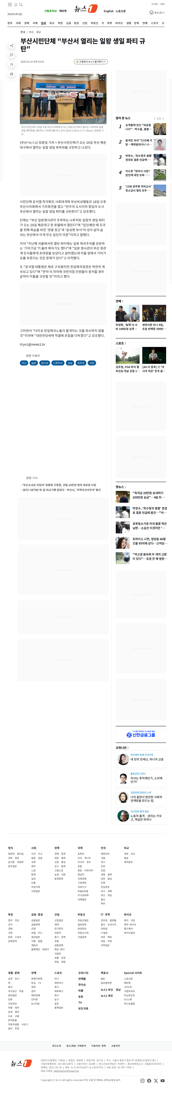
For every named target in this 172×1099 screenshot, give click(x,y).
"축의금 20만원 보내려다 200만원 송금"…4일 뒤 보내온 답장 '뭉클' (149, 497)
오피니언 (121, 747)
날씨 (33, 878)
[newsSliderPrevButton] (154, 119)
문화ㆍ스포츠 (14, 937)
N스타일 (35, 1003)
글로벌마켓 (106, 983)
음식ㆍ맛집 (13, 1028)
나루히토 (58, 362)
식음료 (57, 953)
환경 (33, 874)
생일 (70, 362)
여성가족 (35, 887)
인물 (33, 882)
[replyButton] (11, 55)
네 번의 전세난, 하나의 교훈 (147, 759)
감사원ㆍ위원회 (16, 862)
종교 (10, 987)
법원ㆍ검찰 (36, 858)
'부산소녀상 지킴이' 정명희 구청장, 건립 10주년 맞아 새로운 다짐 (59, 485)
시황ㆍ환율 (36, 941)
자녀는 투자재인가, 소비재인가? (146, 780)
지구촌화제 (83, 895)
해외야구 (58, 983)
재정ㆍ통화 (60, 858)
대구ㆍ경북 (106, 891)
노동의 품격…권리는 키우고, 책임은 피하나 (146, 818)
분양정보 (82, 928)
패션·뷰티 (59, 949)
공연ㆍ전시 (13, 978)
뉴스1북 (128, 999)
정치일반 (12, 866)
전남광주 (105, 887)
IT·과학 (105, 914)
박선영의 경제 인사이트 (142, 754)
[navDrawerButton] (9, 4)
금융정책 (35, 924)
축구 (56, 987)
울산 (103, 899)
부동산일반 (83, 920)
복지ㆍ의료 (129, 920)
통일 (126, 858)
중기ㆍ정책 (60, 937)
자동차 (57, 932)
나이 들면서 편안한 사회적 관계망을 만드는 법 (146, 799)
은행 (33, 928)
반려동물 (12, 1020)
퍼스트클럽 (129, 1003)
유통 (56, 941)
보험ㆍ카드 (36, 932)
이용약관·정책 (98, 1045)
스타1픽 (128, 987)
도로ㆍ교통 (13, 1016)
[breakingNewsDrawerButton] (15, 4)
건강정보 (12, 1003)
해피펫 (63, 11)
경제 (56, 848)
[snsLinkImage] (142, 1080)
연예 (118, 301)
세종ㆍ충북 (106, 874)
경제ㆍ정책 (60, 853)
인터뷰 (34, 999)
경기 (103, 862)
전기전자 (58, 928)
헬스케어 (128, 928)
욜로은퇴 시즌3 (138, 773)
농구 (56, 999)
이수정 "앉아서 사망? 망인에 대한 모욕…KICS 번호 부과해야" (137, 175)
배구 (56, 995)
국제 (80, 848)
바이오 (128, 914)
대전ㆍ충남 (106, 878)
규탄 (92, 362)
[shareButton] (11, 45)
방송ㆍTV (36, 983)
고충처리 (115, 1045)
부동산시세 (83, 932)
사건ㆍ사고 (36, 853)
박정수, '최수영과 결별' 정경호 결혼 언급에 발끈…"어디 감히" (138, 160)
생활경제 (58, 945)
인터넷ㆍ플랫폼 (108, 920)
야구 (56, 978)
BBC (103, 978)
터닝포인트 (129, 995)
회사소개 (56, 1045)
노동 (33, 870)
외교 (126, 848)
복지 (33, 866)
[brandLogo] (86, 8)
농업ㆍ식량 (60, 874)
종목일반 (58, 1007)
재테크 (34, 945)
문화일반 (12, 995)
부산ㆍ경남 (106, 895)
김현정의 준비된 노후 (141, 792)
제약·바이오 (130, 924)
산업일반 (58, 920)
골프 (56, 1003)
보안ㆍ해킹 (106, 937)
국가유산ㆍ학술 (16, 991)
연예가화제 (36, 978)
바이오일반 (129, 932)
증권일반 (35, 937)
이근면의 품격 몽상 (140, 811)
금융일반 (35, 920)
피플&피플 (83, 891)
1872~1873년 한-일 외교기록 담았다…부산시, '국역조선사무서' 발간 (62, 490)
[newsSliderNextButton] (163, 119)
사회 (33, 848)
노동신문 (121, 11)
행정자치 (105, 853)
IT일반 (104, 932)
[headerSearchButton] (21, 4)
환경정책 (58, 878)
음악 (33, 991)
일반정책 (82, 924)
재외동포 (128, 862)
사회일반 (35, 891)
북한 (10, 914)
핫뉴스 (120, 487)
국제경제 (82, 878)
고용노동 (58, 870)
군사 (10, 924)
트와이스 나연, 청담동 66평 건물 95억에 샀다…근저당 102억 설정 (149, 543)
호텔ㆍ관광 (60, 957)
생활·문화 (14, 973)
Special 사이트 (133, 973)
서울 (103, 858)
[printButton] (11, 73)
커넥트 (155, 4)
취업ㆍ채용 (60, 961)
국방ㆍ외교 (129, 853)
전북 (103, 882)
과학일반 (105, 945)
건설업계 (82, 937)
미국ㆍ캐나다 (84, 858)
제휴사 (104, 973)
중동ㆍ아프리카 (85, 870)
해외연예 (35, 995)
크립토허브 (50, 11)
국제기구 (82, 887)
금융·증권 (37, 914)
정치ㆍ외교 (13, 920)
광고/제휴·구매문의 (76, 1045)
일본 (33, 362)
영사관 (44, 362)
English (109, 11)
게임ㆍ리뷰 (106, 941)
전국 (22, 32)
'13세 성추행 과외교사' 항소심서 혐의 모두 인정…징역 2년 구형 (138, 190)
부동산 (81, 914)
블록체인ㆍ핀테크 (40, 949)
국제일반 (82, 899)
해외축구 (58, 991)
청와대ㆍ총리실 (16, 853)
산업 (56, 914)
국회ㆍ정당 (13, 858)
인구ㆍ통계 (60, 866)
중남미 (81, 874)
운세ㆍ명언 (13, 1012)
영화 (33, 987)
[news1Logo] (21, 1063)
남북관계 (12, 941)
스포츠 (120, 343)
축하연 (80, 362)
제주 (103, 903)
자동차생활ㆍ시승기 (18, 1024)
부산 (24, 362)
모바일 (104, 928)
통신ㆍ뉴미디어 (108, 924)
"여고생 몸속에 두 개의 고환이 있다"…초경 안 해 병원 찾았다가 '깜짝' (150, 558)
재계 (56, 924)
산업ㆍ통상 (60, 862)
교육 (33, 862)
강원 (103, 870)
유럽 (80, 866)
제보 (162, 4)
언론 (10, 999)
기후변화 (82, 882)
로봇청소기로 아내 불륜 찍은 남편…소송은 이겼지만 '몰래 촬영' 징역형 (150, 528)
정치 (10, 848)
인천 (103, 866)
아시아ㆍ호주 (84, 862)
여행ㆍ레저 (13, 1007)
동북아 (81, 853)
